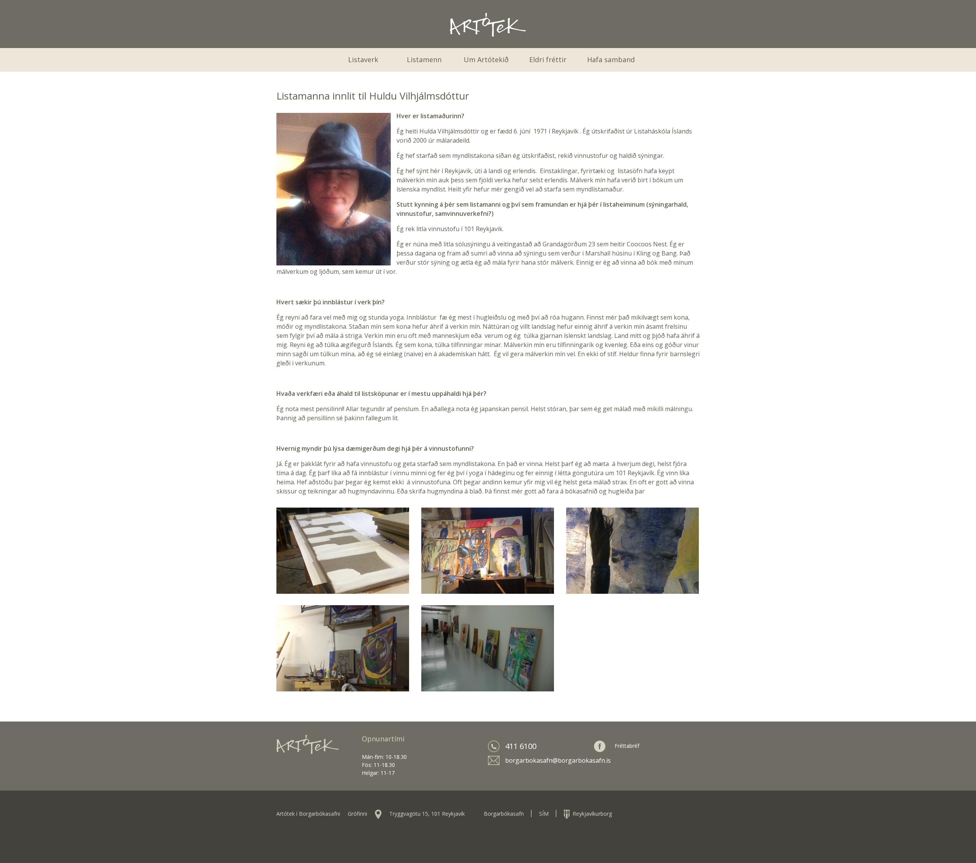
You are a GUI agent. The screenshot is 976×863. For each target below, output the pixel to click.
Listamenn (424, 59)
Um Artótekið (486, 59)
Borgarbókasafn (504, 813)
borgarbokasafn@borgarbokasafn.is (558, 760)
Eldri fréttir (548, 59)
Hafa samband (611, 59)
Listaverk (363, 59)
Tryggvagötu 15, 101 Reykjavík (427, 813)
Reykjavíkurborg (591, 813)
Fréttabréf (627, 745)
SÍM (544, 813)
